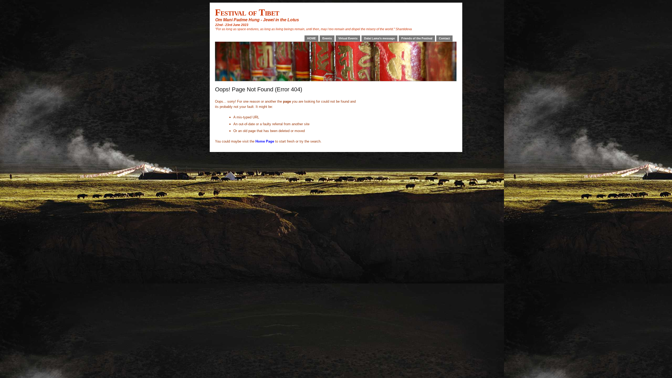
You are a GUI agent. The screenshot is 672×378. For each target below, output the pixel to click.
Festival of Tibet (247, 12)
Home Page (264, 141)
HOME (311, 38)
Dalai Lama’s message (379, 38)
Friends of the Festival (416, 38)
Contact (444, 38)
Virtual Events (348, 38)
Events (327, 38)
